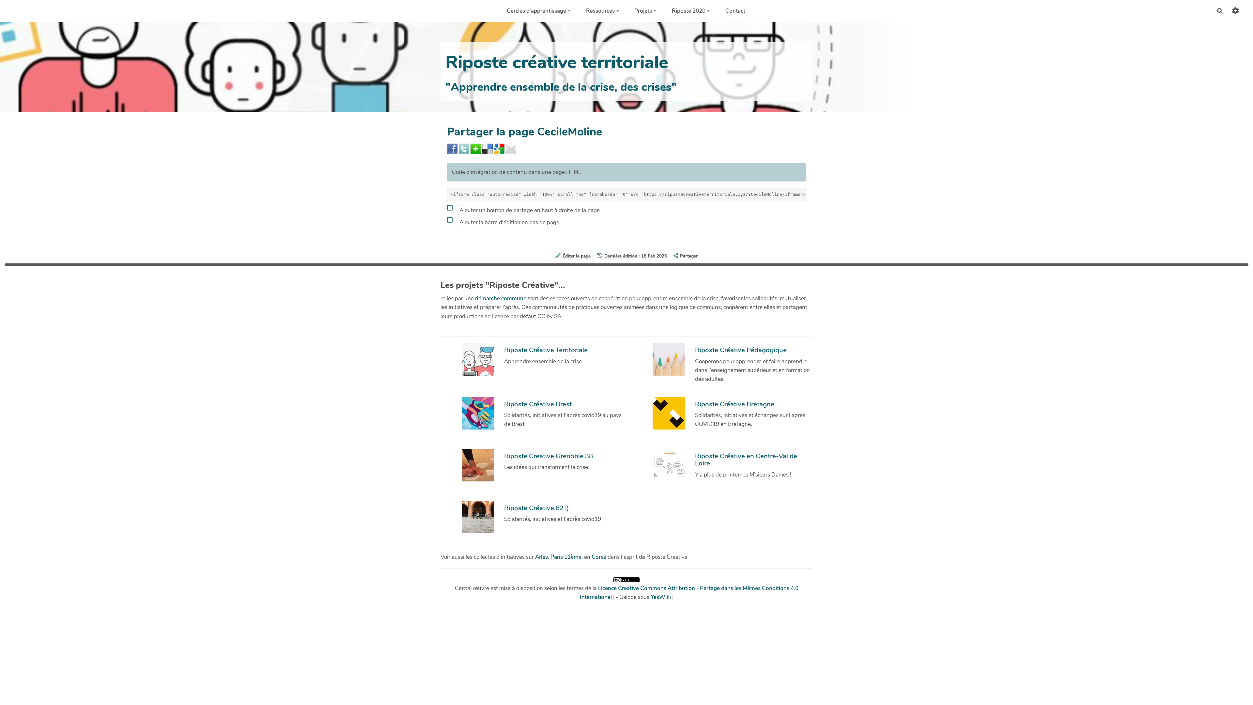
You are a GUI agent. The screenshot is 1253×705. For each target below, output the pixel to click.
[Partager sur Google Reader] (499, 148)
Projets (643, 11)
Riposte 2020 (688, 11)
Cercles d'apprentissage (536, 11)
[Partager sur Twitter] (464, 148)
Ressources (600, 11)
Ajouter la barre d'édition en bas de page (508, 222)
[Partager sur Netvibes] (476, 148)
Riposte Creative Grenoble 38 (548, 456)
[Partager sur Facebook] (452, 148)
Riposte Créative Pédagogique (741, 349)
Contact (735, 11)
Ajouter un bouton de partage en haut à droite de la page (529, 210)
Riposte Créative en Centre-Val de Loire (746, 459)
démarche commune (500, 298)
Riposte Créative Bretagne (734, 404)
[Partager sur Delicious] (487, 148)
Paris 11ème (565, 557)
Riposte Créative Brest (538, 404)
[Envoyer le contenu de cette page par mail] (511, 148)
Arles (541, 557)
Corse (599, 557)
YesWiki (661, 597)
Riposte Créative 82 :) (536, 507)
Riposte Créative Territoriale (546, 349)
